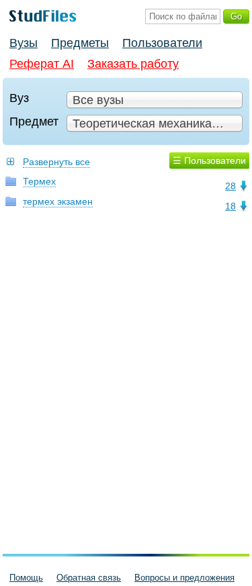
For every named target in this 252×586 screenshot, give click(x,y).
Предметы (80, 43)
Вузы (23, 43)
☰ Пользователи (209, 160)
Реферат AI (41, 63)
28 (230, 186)
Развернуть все (56, 161)
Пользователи (162, 43)
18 (230, 206)
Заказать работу (133, 63)
